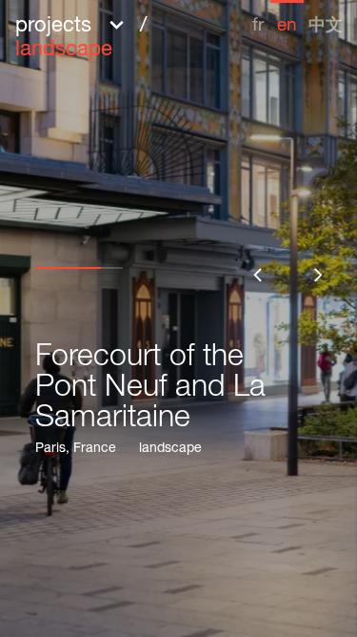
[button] (130, 36)
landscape (170, 449)
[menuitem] (258, 17)
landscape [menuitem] (63, 50)
